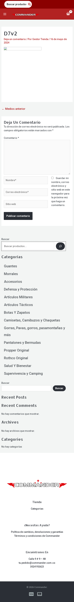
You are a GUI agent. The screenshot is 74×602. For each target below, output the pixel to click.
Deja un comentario (15, 39)
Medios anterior (13, 108)
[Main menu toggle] (4, 14)
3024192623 (37, 566)
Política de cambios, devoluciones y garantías (37, 532)
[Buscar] (60, 246)
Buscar (5, 239)
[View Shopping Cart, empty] (68, 14)
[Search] (29, 4)
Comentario (11, 138)
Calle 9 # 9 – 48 (37, 559)
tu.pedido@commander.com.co (37, 562)
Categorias (37, 508)
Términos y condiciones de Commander (37, 535)
